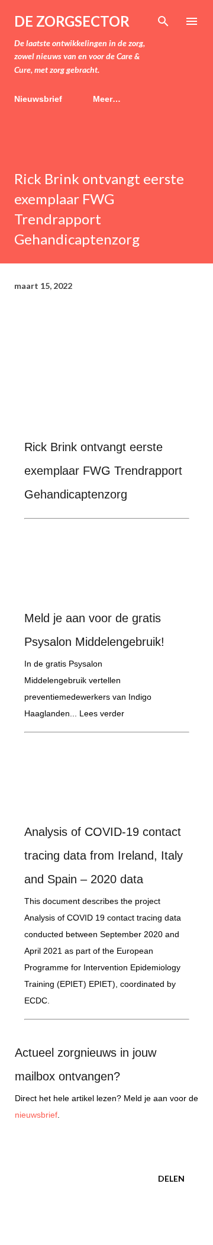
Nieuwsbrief (38, 99)
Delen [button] (171, 1178)
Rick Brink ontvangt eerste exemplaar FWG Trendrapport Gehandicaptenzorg (103, 470)
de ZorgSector (72, 21)
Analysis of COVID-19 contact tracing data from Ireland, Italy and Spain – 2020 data (103, 855)
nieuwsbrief (36, 1114)
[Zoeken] (163, 21)
